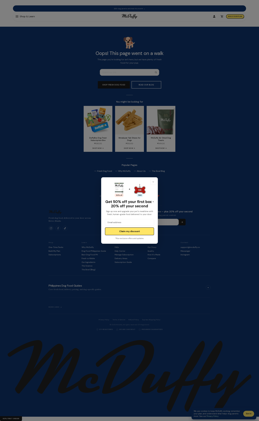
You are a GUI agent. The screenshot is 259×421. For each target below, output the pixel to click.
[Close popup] (153, 182)
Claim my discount (129, 231)
